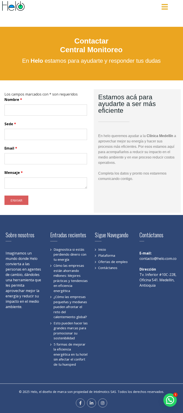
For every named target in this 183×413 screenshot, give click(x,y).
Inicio (102, 249)
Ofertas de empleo (113, 261)
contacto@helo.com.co (158, 258)
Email (10, 148)
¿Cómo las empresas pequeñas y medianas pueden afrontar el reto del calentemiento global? (70, 306)
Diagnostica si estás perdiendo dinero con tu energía (70, 254)
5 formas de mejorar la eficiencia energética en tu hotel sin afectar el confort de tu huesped (70, 354)
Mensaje (13, 172)
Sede (10, 123)
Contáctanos (107, 267)
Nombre (13, 99)
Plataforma (106, 255)
